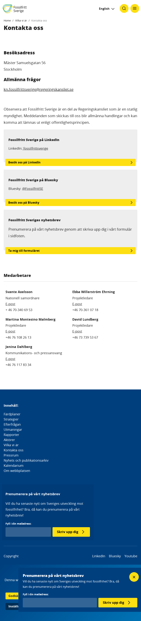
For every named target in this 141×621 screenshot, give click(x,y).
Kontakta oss (39, 20)
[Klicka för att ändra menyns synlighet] (134, 8)
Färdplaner (12, 414)
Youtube (130, 556)
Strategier (11, 419)
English (104, 9)
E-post (10, 304)
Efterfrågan (12, 424)
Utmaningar (13, 429)
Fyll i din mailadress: (18, 523)
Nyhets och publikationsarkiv (26, 460)
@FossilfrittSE (32, 188)
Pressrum (11, 455)
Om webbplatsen (17, 470)
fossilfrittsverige (35, 148)
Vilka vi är (21, 20)
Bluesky (115, 556)
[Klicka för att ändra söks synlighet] (124, 8)
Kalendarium (14, 465)
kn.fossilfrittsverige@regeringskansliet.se (38, 89)
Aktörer (9, 440)
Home (7, 20)
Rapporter (11, 434)
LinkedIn (98, 556)
